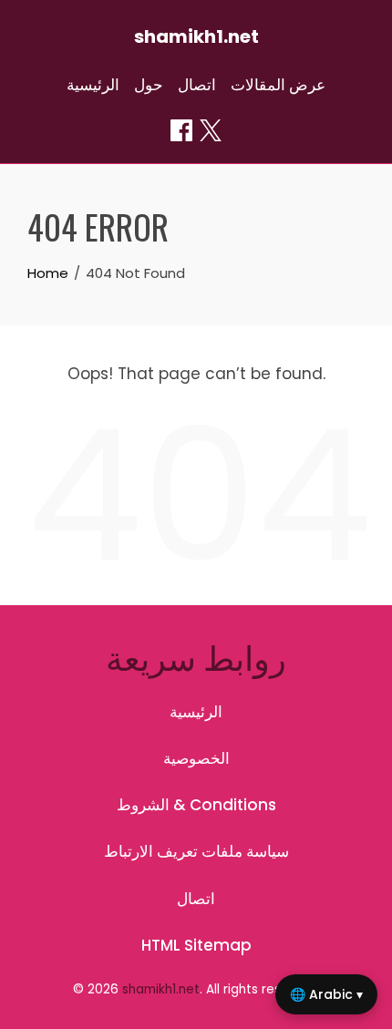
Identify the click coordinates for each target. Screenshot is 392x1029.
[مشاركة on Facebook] (181, 130)
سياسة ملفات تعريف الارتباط (196, 851)
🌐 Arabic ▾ (326, 994)
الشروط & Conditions (196, 805)
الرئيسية (93, 85)
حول (148, 85)
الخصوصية (196, 758)
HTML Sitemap (196, 945)
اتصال (197, 85)
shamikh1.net (196, 36)
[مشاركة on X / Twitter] (211, 130)
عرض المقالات (278, 85)
